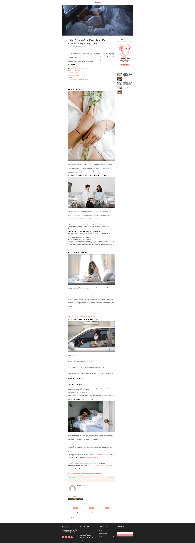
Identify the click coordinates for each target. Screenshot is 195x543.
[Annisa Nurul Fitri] (72, 488)
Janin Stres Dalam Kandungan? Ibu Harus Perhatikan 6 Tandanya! (127, 92)
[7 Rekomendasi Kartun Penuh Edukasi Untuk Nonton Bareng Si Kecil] (119, 79)
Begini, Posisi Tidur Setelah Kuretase (75, 86)
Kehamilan (71, 37)
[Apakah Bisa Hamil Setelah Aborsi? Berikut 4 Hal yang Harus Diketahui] (107, 503)
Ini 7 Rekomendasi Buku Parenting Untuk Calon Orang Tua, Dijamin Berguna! (127, 74)
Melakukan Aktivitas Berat (74, 75)
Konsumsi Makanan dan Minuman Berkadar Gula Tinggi (79, 79)
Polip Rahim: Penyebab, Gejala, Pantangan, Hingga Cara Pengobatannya (83, 316)
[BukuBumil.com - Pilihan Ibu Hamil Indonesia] (97, 2)
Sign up (125, 535)
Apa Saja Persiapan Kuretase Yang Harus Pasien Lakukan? (78, 68)
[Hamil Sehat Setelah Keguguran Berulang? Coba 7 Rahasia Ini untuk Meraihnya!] (91, 503)
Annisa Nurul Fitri (79, 46)
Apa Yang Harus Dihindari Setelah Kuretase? (76, 74)
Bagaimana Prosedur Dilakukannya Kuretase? (76, 70)
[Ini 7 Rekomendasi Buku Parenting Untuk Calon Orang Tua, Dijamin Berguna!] (119, 74)
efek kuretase (78, 473)
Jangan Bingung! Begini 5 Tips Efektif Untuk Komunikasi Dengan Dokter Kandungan (127, 83)
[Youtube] (71, 537)
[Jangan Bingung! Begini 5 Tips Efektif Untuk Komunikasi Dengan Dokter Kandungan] (119, 83)
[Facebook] (63, 537)
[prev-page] (90, 514)
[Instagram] (66, 537)
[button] (132, 3)
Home (69, 37)
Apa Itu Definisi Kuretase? (73, 66)
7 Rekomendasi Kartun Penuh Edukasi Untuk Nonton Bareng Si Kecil (127, 79)
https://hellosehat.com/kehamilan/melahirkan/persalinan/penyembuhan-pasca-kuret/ (82, 463)
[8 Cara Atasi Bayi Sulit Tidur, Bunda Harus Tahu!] (119, 87)
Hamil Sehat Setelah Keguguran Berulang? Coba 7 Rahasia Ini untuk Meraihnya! (91, 511)
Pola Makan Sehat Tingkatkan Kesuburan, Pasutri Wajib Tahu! (82, 442)
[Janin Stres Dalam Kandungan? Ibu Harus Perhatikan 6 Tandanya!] (119, 92)
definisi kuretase (71, 473)
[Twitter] (69, 537)
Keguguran (74, 37)
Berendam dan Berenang (74, 81)
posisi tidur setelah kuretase (97, 473)
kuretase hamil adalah (86, 473)
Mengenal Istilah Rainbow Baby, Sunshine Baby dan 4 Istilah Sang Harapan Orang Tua (75, 511)
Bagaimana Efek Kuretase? (73, 72)
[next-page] (92, 514)
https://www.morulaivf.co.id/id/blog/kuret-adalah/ (100, 454)
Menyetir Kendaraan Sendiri (74, 77)
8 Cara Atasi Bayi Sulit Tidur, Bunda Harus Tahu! (87, 537)
